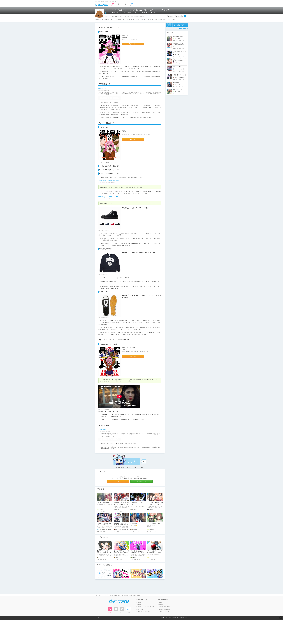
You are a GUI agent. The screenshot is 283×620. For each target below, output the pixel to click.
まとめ (105, 595)
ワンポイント (148, 19)
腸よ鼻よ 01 (125, 35)
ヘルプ (138, 607)
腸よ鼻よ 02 (125, 131)
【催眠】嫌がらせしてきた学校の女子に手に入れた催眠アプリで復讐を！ (121, 524)
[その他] (187, 16)
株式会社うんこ (107, 19)
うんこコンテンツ (163, 19)
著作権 (160, 602)
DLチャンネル (101, 4)
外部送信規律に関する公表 (164, 609)
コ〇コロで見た (173, 19)
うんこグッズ (127, 19)
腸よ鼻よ (120, 19)
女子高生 (155, 19)
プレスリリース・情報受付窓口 (143, 611)
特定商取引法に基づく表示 (164, 606)
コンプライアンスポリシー (164, 611)
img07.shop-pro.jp (105, 230)
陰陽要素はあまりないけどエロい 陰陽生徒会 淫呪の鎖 (121, 503)
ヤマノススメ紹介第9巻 (103, 503)
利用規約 (139, 604)
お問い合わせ (140, 609)
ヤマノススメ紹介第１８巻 (154, 523)
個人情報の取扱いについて (164, 607)
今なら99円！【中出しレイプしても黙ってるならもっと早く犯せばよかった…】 (155, 504)
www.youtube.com (105, 409)
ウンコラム (140, 19)
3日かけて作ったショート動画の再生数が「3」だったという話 (154, 552)
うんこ (114, 19)
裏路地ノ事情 (134, 523)
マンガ (153, 12)
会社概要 (139, 602)
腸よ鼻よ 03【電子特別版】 (129, 347)
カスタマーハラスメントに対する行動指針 (145, 606)
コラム (134, 19)
